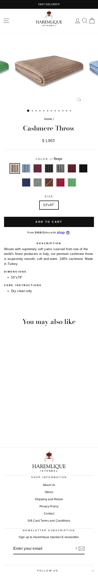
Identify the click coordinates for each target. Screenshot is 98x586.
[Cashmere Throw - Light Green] (79, 428)
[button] (6, 20)
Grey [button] (60, 168)
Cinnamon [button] (72, 168)
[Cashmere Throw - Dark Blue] (57, 428)
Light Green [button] (72, 182)
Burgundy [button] (37, 168)
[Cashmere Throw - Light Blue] (24, 428)
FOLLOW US (47, 570)
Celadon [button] (37, 182)
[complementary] (49, 4)
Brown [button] (49, 182)
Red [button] (60, 182)
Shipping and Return (49, 499)
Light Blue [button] (26, 168)
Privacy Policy (49, 506)
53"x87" (48, 205)
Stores (49, 492)
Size (49, 196)
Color (49, 159)
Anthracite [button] (49, 168)
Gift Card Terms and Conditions (49, 520)
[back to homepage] (49, 18)
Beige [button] (15, 168)
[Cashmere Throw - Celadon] (62, 428)
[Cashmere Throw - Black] (52, 428)
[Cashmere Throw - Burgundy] (30, 428)
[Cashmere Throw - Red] (73, 428)
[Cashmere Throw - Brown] (68, 428)
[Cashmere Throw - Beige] (19, 428)
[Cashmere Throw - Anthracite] (35, 428)
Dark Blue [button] (26, 182)
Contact (49, 513)
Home (48, 119)
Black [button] (83, 168)
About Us (49, 485)
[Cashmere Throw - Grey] (41, 428)
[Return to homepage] (49, 461)
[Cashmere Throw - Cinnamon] (46, 428)
